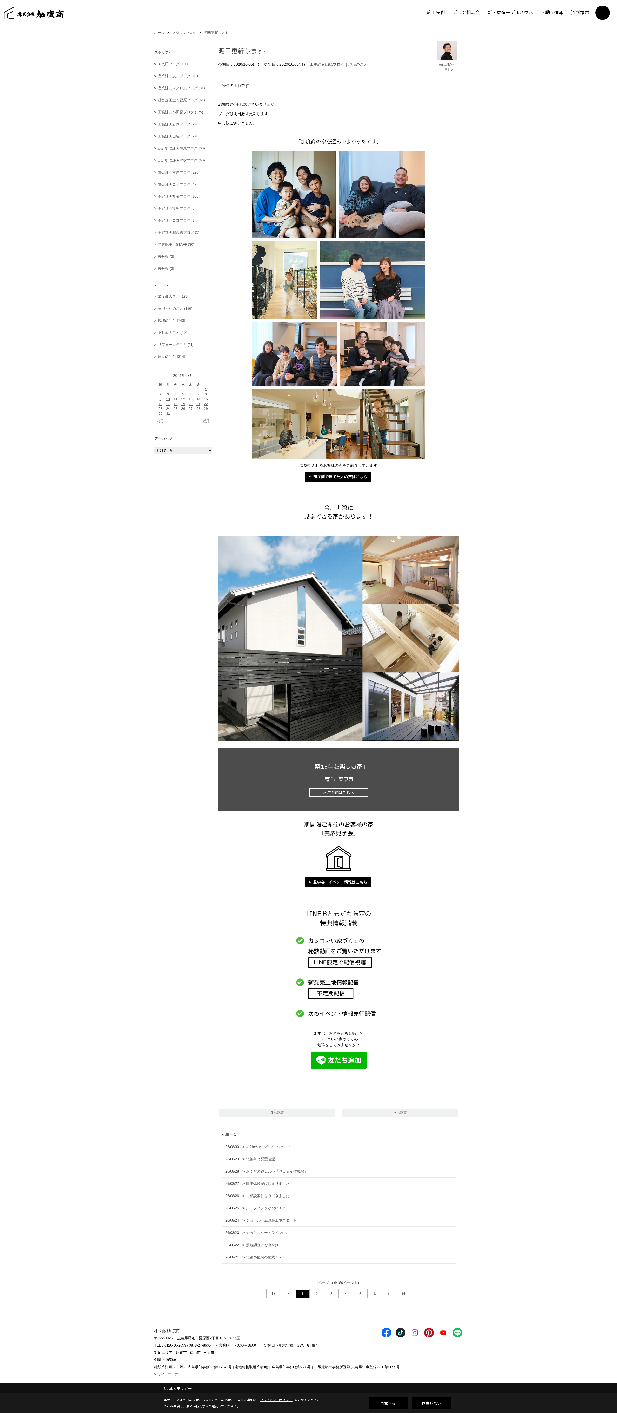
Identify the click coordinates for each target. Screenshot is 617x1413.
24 (168, 409)
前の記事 (277, 1113)
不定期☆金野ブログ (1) (177, 220)
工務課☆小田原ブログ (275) (180, 112)
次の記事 (400, 1113)
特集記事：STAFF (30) (176, 244)
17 (168, 404)
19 (183, 404)
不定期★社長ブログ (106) (179, 196)
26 (183, 409)
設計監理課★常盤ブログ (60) (181, 160)
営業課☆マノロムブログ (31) (181, 88)
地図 (236, 1338)
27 (191, 409)
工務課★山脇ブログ (327, 64)
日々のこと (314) (171, 357)
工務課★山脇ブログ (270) (179, 136)
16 (160, 404)
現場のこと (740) (171, 320)
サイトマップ (168, 1374)
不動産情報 (552, 12)
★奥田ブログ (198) (173, 64)
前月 (160, 421)
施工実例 (436, 12)
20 (191, 404)
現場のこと (358, 64)
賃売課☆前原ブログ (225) (179, 172)
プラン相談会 (466, 12)
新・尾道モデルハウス (510, 12)
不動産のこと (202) (173, 332)
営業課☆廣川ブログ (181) (179, 76)
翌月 (206, 421)
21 (198, 404)
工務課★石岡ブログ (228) (179, 124)
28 (198, 409)
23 (160, 409)
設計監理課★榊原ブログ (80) (181, 148)
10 (168, 399)
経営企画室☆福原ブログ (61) (181, 100)
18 (176, 404)
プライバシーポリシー (276, 1400)
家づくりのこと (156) (175, 308)
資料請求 (580, 12)
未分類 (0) (166, 256)
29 (206, 409)
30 (160, 413)
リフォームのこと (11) (176, 344)
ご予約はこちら (340, 792)
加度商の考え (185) (173, 296)
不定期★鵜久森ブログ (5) (178, 232)
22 (206, 404)
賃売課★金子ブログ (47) (178, 184)
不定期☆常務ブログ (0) (177, 208)
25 (176, 409)
